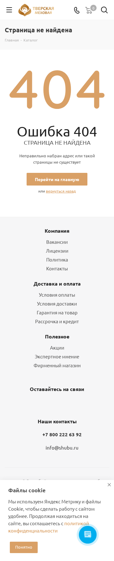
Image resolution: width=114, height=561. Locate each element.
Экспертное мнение (57, 356)
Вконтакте (39, 404)
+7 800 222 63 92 (62, 434)
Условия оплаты (57, 295)
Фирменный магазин (57, 365)
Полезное (57, 336)
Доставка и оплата (57, 283)
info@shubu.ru (62, 447)
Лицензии (57, 251)
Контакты (57, 268)
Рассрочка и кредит (57, 321)
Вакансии (57, 242)
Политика (57, 259)
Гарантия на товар (57, 312)
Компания (57, 230)
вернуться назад (61, 190)
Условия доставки (57, 303)
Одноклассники (55, 404)
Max (71, 404)
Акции (57, 347)
